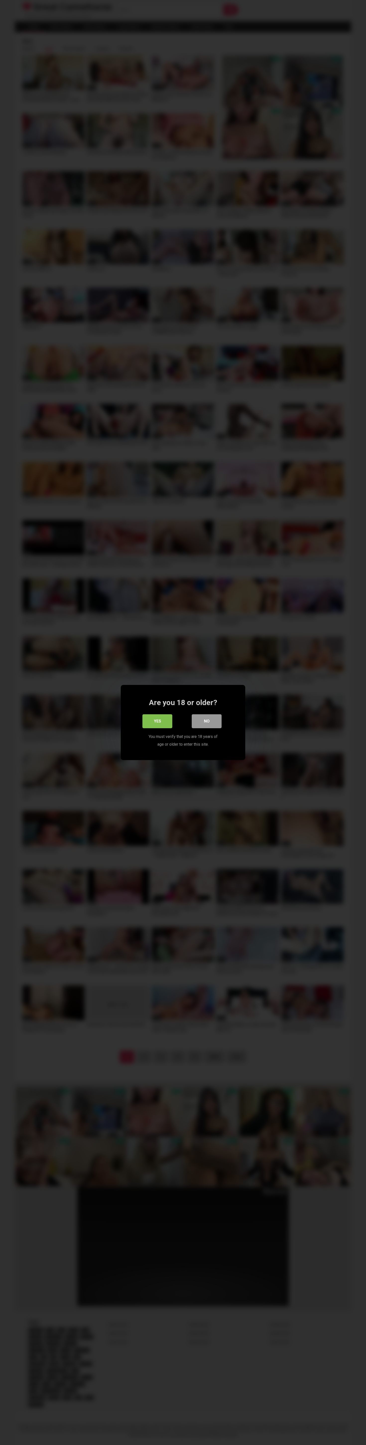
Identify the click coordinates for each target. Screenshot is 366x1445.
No (207, 721)
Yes (157, 721)
